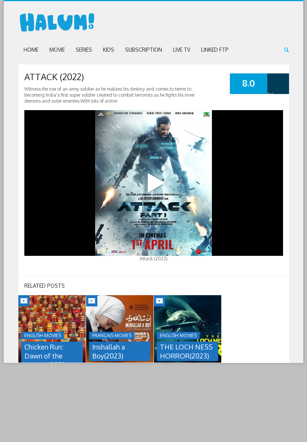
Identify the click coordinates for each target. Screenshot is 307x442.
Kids (108, 49)
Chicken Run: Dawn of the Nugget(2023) (45, 356)
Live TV (181, 49)
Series (84, 49)
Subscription (143, 49)
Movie (57, 49)
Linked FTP (215, 49)
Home (31, 49)
